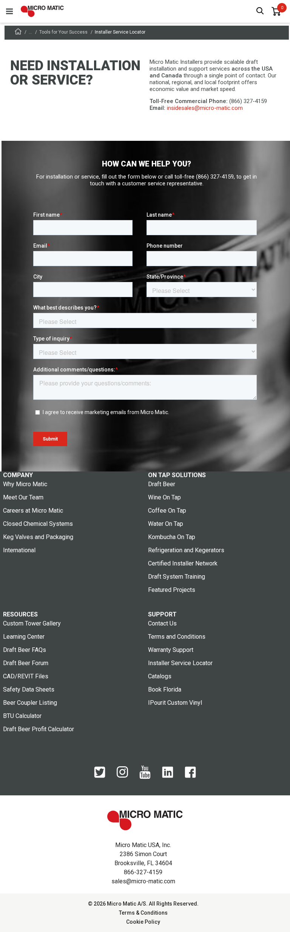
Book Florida (164, 689)
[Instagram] (122, 776)
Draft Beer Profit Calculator (38, 729)
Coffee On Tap (167, 510)
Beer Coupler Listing (30, 702)
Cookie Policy (143, 922)
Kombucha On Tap (171, 537)
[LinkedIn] (167, 776)
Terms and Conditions (176, 636)
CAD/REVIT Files (25, 676)
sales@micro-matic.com (143, 881)
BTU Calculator (22, 715)
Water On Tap (165, 523)
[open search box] (260, 11)
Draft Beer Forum (25, 663)
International (19, 550)
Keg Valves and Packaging (38, 537)
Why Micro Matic (25, 484)
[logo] (42, 11)
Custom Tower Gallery (32, 623)
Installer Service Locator (180, 663)
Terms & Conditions (143, 913)
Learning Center (24, 636)
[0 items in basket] (276, 11)
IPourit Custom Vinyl (175, 702)
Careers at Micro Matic (33, 510)
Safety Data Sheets (28, 689)
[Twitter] (99, 776)
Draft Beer (161, 484)
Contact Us (162, 623)
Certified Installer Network (183, 563)
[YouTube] (145, 777)
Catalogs (159, 676)
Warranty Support (170, 649)
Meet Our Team (23, 497)
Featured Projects (171, 589)
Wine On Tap (164, 497)
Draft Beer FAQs (24, 649)
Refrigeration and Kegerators (186, 550)
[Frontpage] (18, 32)
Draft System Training (176, 576)
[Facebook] (190, 776)
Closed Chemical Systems (38, 523)
